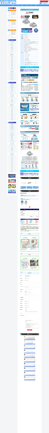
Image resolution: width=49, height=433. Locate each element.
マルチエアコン (11, 91)
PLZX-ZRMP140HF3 (28, 275)
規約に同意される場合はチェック (29, 320)
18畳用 (12, 64)
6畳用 (12, 56)
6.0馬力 (12, 166)
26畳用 (12, 68)
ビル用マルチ (12, 140)
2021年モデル (12, 74)
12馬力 (12, 170)
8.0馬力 (12, 167)
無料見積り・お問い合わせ (29, 67)
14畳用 (12, 61)
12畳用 (12, 60)
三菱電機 (12, 47)
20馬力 (12, 171)
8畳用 (12, 57)
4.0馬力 (12, 163)
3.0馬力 (12, 162)
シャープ (12, 51)
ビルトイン (12, 92)
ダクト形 (12, 132)
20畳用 (12, 65)
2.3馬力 (12, 159)
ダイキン (12, 43)
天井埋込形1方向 (12, 87)
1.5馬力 (12, 155)
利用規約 (26, 321)
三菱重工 (12, 101)
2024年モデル (12, 78)
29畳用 (12, 69)
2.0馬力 (12, 158)
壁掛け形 (12, 136)
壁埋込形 (12, 88)
